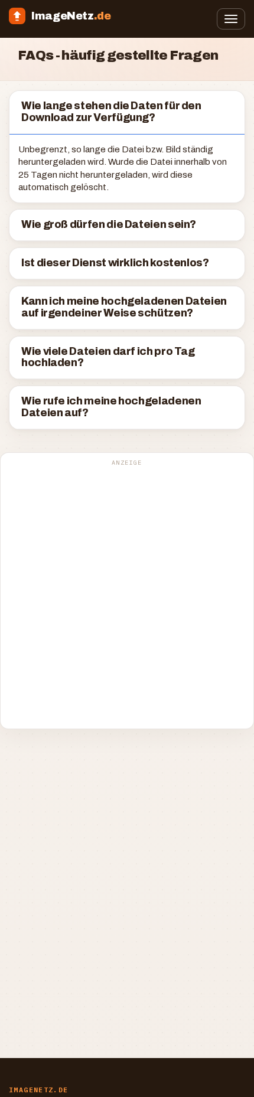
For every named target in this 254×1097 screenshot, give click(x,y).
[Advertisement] (127, 597)
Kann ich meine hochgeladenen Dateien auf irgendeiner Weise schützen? (124, 307)
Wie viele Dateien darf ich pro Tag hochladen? (108, 357)
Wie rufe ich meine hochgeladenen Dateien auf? (111, 407)
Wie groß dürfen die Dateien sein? (108, 224)
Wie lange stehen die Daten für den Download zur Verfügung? (111, 111)
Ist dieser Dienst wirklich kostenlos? (115, 263)
